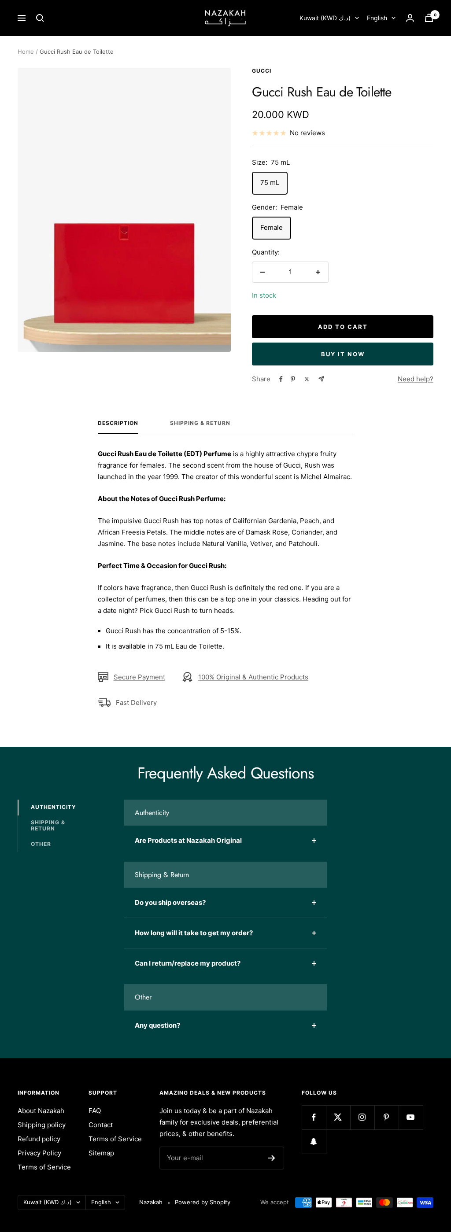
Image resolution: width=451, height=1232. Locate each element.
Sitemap (101, 1153)
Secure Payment (139, 677)
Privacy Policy (39, 1153)
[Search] (40, 18)
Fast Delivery (136, 702)
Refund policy (39, 1139)
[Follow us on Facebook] (314, 1117)
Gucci (261, 70)
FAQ (95, 1111)
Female (271, 227)
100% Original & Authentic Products (253, 677)
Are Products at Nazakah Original (188, 840)
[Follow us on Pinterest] (386, 1117)
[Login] (410, 18)
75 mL (269, 182)
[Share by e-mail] (321, 379)
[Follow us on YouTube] (411, 1117)
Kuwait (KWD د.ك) (325, 18)
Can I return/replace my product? (187, 963)
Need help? (415, 379)
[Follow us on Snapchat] (314, 1141)
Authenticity (53, 807)
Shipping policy (42, 1125)
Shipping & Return (200, 423)
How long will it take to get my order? (194, 933)
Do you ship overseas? (170, 902)
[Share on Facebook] (281, 379)
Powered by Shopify (202, 1202)
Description (118, 423)
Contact (101, 1125)
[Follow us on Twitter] (338, 1117)
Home (26, 51)
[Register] (271, 1158)
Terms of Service (44, 1167)
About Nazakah (41, 1111)
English (377, 18)
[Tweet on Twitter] (307, 379)
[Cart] (429, 18)
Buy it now (343, 354)
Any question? (157, 1025)
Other (41, 844)
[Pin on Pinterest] (293, 379)
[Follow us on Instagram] (362, 1117)
